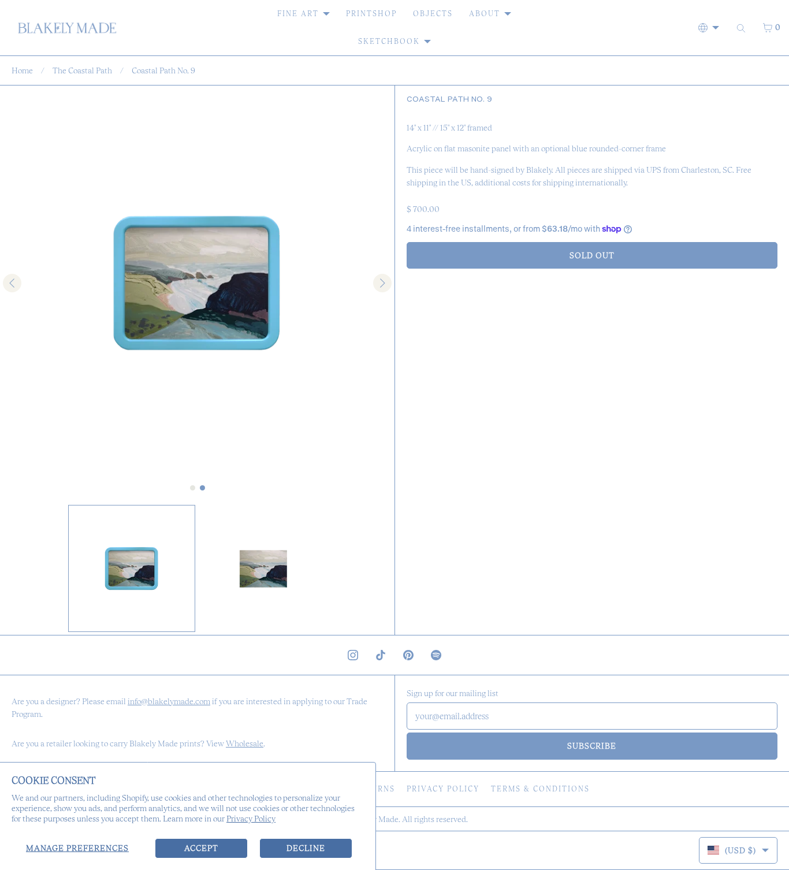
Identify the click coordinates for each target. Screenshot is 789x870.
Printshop (371, 13)
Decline (305, 848)
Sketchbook (389, 41)
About (484, 13)
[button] (131, 568)
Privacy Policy (251, 818)
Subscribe (591, 745)
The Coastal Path (82, 70)
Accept (201, 848)
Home (22, 70)
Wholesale (244, 743)
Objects (433, 13)
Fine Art (298, 13)
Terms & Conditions (540, 789)
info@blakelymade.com (169, 701)
